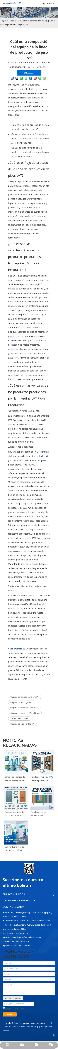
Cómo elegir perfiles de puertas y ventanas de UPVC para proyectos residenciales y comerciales (15, 779)
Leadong (6, 1030)
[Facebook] (50, 1035)
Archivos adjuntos (13, 998)
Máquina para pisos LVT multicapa (25, 713)
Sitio (46, 67)
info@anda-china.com (31, 937)
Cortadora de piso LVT (20, 718)
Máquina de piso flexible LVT (22, 724)
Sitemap (34, 1026)
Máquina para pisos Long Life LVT (25, 697)
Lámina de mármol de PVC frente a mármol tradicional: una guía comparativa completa (14, 849)
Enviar (9, 1014)
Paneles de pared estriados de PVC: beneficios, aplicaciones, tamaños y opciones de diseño (41, 814)
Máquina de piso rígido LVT (22, 702)
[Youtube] (54, 1035)
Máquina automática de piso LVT (24, 707)
